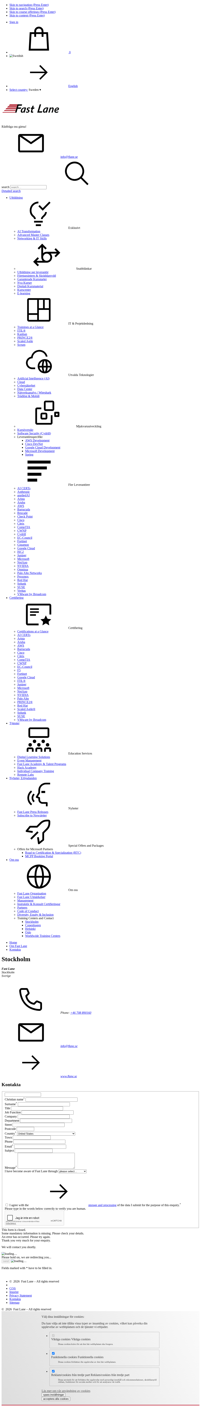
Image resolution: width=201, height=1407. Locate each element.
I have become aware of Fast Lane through (31, 1171)
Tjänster (14, 723)
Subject (9, 1150)
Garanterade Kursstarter (32, 279)
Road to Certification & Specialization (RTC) (53, 852)
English (73, 86)
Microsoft (23, 559)
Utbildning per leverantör (32, 272)
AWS (20, 506)
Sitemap (14, 1302)
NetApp (22, 562)
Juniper (21, 555)
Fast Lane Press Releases (32, 812)
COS (12, 1288)
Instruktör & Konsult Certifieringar (38, 904)
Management (25, 900)
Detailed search (11, 191)
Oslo (28, 932)
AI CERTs (23, 488)
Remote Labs (25, 774)
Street (8, 1124)
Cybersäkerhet (26, 385)
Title (7, 1108)
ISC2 (20, 551)
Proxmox (23, 576)
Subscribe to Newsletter (32, 815)
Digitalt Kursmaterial (30, 286)
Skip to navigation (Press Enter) (29, 4)
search (5, 187)
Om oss (14, 859)
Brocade (22, 513)
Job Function (13, 1112)
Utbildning (16, 197)
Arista (21, 499)
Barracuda (23, 509)
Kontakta (15, 1299)
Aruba (21, 502)
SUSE (21, 587)
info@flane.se (69, 156)
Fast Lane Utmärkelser (31, 897)
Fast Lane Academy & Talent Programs (41, 764)
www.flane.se (68, 1076)
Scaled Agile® (26, 709)
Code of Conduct (28, 911)
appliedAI (23, 495)
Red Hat (22, 580)
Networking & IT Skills (32, 238)
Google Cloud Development (42, 447)
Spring (29, 454)
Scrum (21, 344)
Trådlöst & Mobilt (28, 396)
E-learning (23, 293)
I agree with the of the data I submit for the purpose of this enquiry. (95, 1205)
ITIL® (21, 330)
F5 (19, 670)
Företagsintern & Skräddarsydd (36, 275)
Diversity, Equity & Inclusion (35, 914)
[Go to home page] (31, 123)
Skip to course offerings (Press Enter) (32, 12)
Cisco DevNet (34, 444)
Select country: (18, 89)
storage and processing (102, 1205)
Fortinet (22, 541)
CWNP (21, 530)
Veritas (21, 590)
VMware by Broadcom (31, 594)
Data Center (24, 389)
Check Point (25, 516)
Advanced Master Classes (33, 235)
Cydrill (21, 534)
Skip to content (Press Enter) (27, 15)
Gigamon (23, 544)
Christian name (15, 1099)
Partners (22, 907)
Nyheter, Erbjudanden (23, 778)
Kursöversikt (25, 429)
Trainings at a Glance (30, 327)
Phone (9, 1141)
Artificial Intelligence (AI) (33, 378)
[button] (35, 89)
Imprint (13, 1292)
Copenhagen (33, 925)
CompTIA (23, 527)
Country (10, 1133)
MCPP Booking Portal (39, 856)
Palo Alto (23, 698)
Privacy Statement (20, 1295)
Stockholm (31, 921)
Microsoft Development (40, 451)
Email (9, 1146)
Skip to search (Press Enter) (26, 8)
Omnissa (22, 569)
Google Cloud (26, 548)
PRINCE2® (25, 337)
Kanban (22, 334)
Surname (11, 1104)
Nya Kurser (24, 282)
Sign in (13, 22)
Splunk (21, 583)
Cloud (21, 382)
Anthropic (23, 491)
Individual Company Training (35, 771)
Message (11, 1167)
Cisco (20, 520)
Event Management (29, 760)
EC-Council (24, 537)
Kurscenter (24, 289)
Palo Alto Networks (29, 573)
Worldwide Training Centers (42, 935)
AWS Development (37, 440)
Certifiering (16, 597)
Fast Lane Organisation (31, 893)
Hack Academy (27, 767)
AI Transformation (28, 231)
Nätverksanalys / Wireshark (34, 392)
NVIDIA (23, 566)
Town (8, 1137)
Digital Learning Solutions (33, 757)
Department (12, 1120)
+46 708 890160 (80, 1012)
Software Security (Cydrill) (34, 433)
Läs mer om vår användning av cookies (66, 1390)
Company (11, 1116)
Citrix (20, 523)
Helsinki (30, 928)
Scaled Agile (25, 341)
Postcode (10, 1128)
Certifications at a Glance (32, 631)
